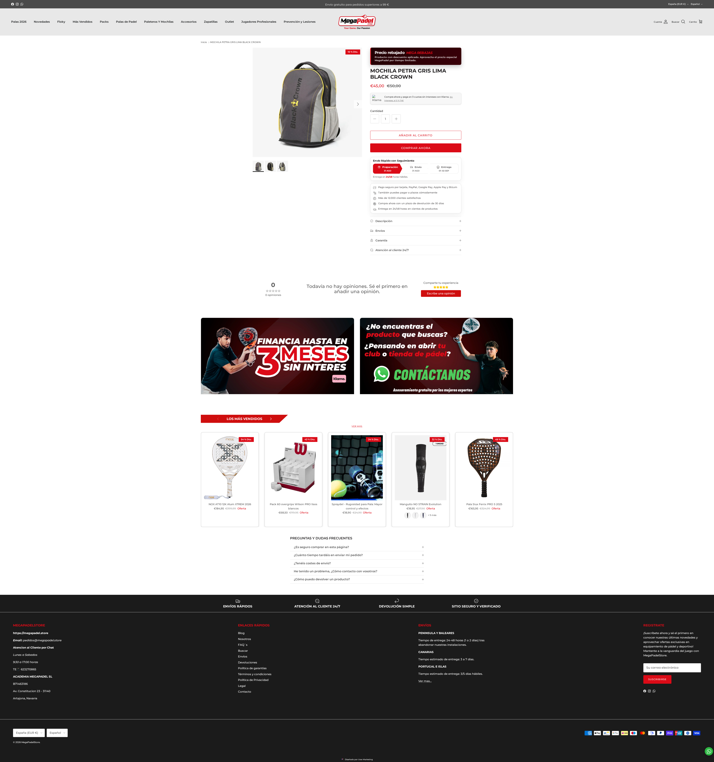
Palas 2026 (18, 21)
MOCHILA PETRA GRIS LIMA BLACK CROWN (235, 42)
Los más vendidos (244, 419)
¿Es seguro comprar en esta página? (321, 547)
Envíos (242, 656)
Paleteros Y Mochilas (158, 21)
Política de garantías (252, 668)
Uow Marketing (365, 759)
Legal (242, 686)
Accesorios (189, 21)
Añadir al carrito (415, 135)
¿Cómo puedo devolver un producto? (322, 579)
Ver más (357, 426)
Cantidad (376, 111)
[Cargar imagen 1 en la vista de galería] (307, 102)
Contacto (244, 691)
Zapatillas (211, 21)
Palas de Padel (126, 21)
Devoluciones (247, 662)
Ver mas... (425, 681)
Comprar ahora (416, 148)
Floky (61, 21)
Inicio (204, 42)
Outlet (229, 21)
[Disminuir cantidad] (374, 118)
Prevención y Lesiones (300, 21)
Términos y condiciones (254, 674)
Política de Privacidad (253, 680)
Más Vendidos (82, 21)
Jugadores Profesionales (258, 21)
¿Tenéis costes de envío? (312, 563)
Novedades (42, 21)
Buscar (243, 650)
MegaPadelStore (30, 742)
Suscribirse (657, 679)
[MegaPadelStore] (357, 22)
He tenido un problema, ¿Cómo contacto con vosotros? (335, 571)
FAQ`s (242, 645)
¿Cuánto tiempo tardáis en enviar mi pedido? (328, 555)
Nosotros (244, 639)
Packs (104, 21)
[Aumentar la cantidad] (396, 118)
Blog (241, 633)
